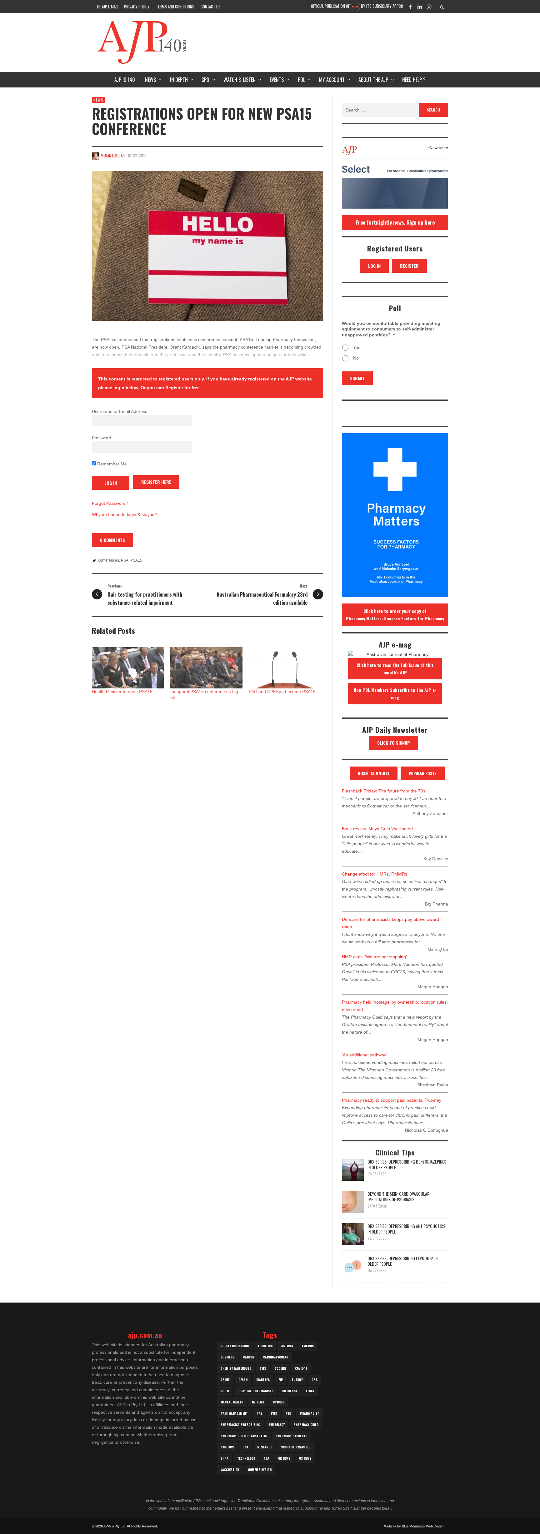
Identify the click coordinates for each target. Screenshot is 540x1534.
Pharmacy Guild (305, 1424)
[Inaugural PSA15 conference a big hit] (206, 667)
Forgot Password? (110, 503)
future (297, 1379)
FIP (280, 1379)
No (356, 357)
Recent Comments (373, 773)
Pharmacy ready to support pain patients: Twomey (391, 1100)
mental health (232, 1402)
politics (227, 1447)
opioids (278, 1402)
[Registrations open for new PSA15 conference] (207, 246)
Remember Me (111, 463)
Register (409, 265)
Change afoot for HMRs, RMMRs (374, 873)
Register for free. (183, 387)
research (264, 1447)
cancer (248, 1357)
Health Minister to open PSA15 (122, 691)
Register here (156, 482)
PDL (288, 1413)
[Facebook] (410, 6)
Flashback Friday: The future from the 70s (383, 790)
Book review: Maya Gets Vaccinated (377, 828)
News (98, 99)
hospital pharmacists (255, 1390)
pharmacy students (291, 1435)
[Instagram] (429, 6)
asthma (287, 1345)
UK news (284, 1458)
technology (246, 1458)
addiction (265, 1345)
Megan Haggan (113, 155)
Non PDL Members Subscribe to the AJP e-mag (395, 694)
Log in (374, 265)
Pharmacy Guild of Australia (244, 1435)
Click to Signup (393, 742)
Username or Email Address (119, 411)
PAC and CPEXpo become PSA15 (282, 691)
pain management (234, 1413)
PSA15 (136, 560)
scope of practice (295, 1447)
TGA (266, 1458)
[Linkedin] (419, 6)
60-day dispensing (235, 1345)
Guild (225, 1390)
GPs (315, 1379)
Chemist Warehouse (236, 1368)
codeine (280, 1368)
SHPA (224, 1458)
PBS (274, 1413)
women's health (260, 1469)
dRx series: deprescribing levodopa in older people (403, 1261)
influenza (289, 1390)
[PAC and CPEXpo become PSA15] (285, 667)
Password (101, 437)
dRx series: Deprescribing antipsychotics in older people (406, 1229)
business (227, 1357)
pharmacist (309, 1413)
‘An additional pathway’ (364, 1054)
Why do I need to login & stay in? (124, 514)
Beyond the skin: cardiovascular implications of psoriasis (398, 1196)
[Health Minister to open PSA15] (128, 667)
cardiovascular (275, 1357)
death (243, 1379)
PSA (124, 560)
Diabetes (263, 1379)
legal (310, 1390)
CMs (263, 1368)
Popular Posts (423, 773)
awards (308, 1345)
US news (305, 1458)
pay (259, 1413)
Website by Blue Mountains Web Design (414, 1526)
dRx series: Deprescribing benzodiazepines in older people (407, 1164)
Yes (356, 347)
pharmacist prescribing (240, 1424)
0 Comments (112, 540)
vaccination (230, 1469)
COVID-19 (301, 1368)
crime (225, 1379)
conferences (108, 560)
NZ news (258, 1402)
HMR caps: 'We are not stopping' (374, 956)
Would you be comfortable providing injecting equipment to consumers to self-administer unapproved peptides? (391, 329)
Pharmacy (277, 1424)
